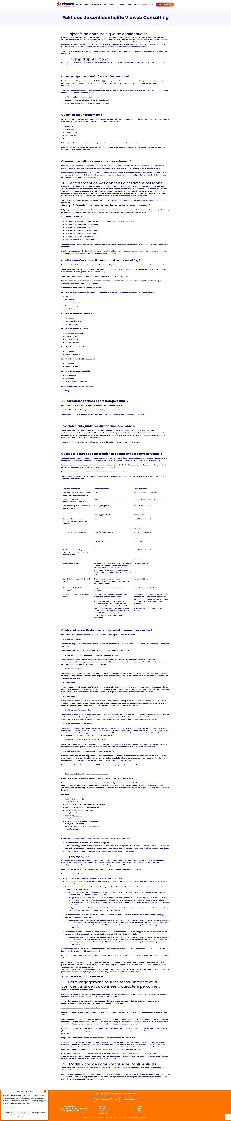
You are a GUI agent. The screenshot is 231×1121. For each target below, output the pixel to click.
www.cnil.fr (152, 747)
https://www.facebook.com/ (75, 801)
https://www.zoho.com (73, 829)
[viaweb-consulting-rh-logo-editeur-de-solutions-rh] (65, 4)
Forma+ (102, 1111)
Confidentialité (142, 1117)
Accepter (9, 1113)
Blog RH (139, 1108)
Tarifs (138, 1111)
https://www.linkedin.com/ (75, 813)
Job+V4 (102, 1108)
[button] (46, 1091)
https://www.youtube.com (74, 824)
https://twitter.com (72, 818)
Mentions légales (132, 1117)
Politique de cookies (23, 1117)
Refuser (23, 1113)
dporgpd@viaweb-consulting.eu (133, 414)
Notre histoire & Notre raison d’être (74, 1108)
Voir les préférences (39, 1113)
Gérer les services (8, 1107)
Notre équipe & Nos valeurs (71, 1111)
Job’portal (103, 1113)
